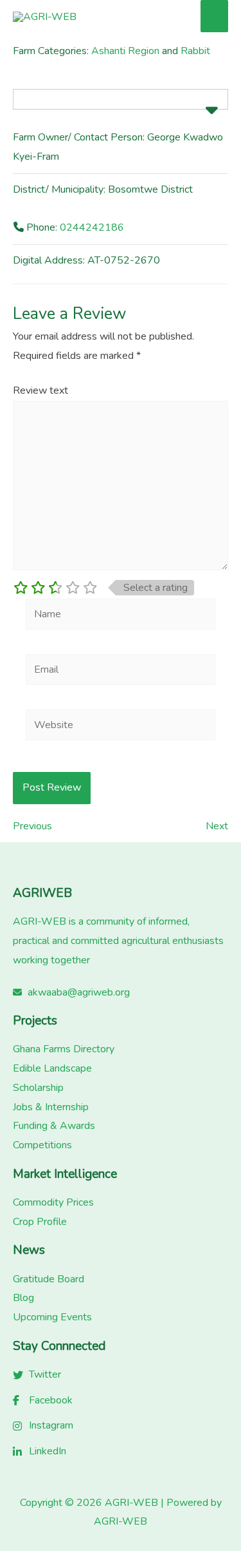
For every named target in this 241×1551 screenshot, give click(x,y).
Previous (32, 826)
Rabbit (195, 51)
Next (217, 826)
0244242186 (92, 227)
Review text (40, 390)
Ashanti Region (125, 51)
